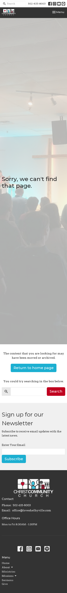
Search (56, 391)
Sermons (7, 580)
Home (5, 563)
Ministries (8, 571)
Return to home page (34, 368)
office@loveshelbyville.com (31, 510)
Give (5, 583)
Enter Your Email (13, 445)
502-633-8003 (37, 3)
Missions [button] (7, 575)
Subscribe (14, 459)
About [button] (6, 567)
